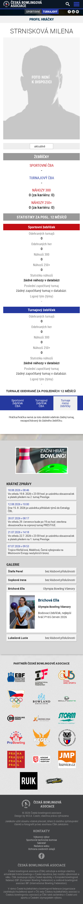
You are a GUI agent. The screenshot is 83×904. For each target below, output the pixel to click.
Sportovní (33, 11)
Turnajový (50, 11)
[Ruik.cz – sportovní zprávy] (28, 781)
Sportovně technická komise (41, 839)
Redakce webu (41, 845)
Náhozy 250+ (41, 202)
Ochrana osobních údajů (41, 849)
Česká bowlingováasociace (47, 804)
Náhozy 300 (41, 190)
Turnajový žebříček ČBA (41, 403)
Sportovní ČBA (42, 165)
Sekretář (41, 842)
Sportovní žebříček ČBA (17, 403)
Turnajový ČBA (41, 177)
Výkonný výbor (41, 836)
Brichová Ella (48, 600)
